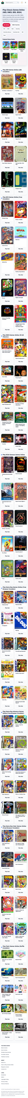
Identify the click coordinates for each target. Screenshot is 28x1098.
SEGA (13, 28)
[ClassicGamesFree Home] (2, 2)
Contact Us (3, 1069)
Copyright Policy (5, 1079)
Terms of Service (5, 1083)
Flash (4, 35)
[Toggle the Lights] (21, 2)
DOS (22, 32)
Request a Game (5, 1067)
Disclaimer (3, 1075)
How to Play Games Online (7, 1064)
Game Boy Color (16, 32)
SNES (8, 28)
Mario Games (4, 1047)
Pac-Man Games (5, 1054)
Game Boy (18, 28)
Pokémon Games (5, 1056)
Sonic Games (4, 1050)
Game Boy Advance (7, 32)
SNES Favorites (16, 25)
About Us (3, 1062)
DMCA (2, 1077)
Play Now (7, 94)
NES (4, 28)
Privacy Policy (4, 1081)
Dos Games (6, 25)
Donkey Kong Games (6, 1052)
